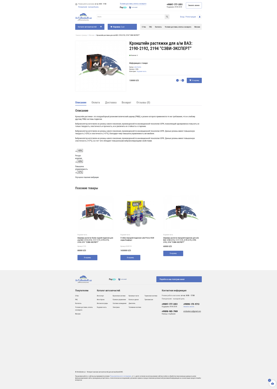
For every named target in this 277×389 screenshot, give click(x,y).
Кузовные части (134, 296)
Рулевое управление (119, 299)
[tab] (80, 102)
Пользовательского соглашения (120, 376)
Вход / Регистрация (188, 17)
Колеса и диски (134, 299)
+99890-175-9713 (191, 304)
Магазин (197, 27)
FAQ (150, 27)
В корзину (195, 80)
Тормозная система (151, 296)
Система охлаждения (119, 303)
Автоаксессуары (102, 303)
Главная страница (81, 35)
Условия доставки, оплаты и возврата (133, 4)
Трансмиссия (149, 299)
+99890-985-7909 (170, 311)
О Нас (144, 27)
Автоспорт (100, 296)
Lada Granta (137, 67)
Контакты (158, 27)
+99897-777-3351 (175, 4)
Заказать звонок (194, 5)
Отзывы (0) (143, 102)
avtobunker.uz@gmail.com (192, 311)
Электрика (116, 307)
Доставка (111, 102)
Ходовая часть (141, 71)
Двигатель (132, 303)
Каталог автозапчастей (87, 27)
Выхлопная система (119, 296)
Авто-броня (100, 299)
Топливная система (135, 307)
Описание (80, 102)
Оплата (96, 102)
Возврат (126, 102)
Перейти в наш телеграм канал (172, 279)
